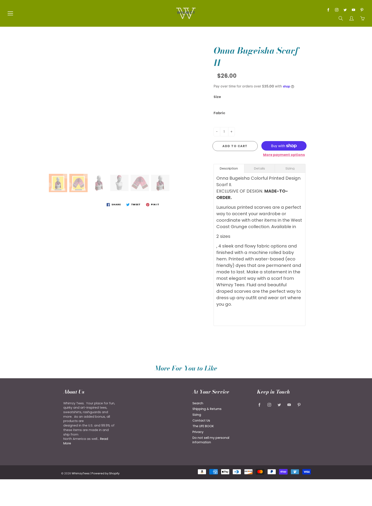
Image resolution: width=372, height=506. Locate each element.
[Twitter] (345, 9)
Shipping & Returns (207, 409)
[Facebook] (328, 9)
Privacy (197, 432)
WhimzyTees (81, 473)
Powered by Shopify (105, 473)
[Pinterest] (361, 9)
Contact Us (201, 420)
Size (217, 97)
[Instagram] (336, 9)
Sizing (196, 415)
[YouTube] (353, 9)
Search (197, 403)
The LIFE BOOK (203, 426)
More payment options (284, 155)
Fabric (219, 113)
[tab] (229, 168)
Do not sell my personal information (210, 440)
